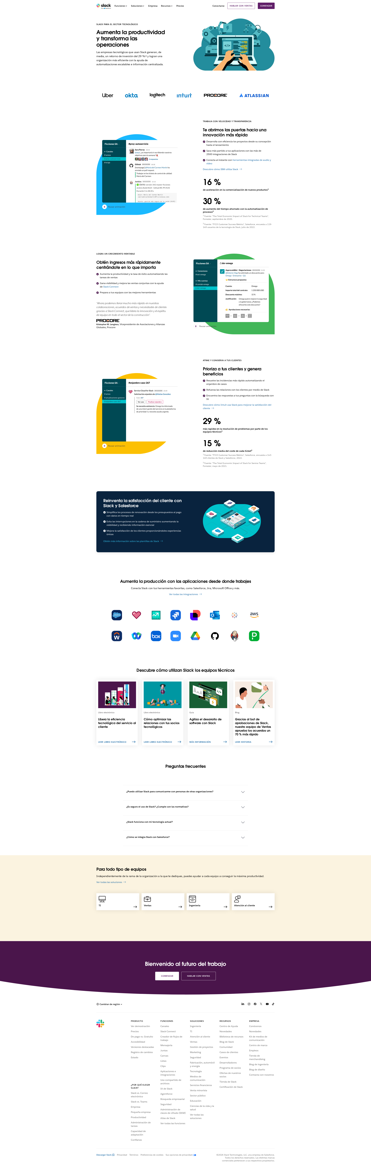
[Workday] (117, 636)
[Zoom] (175, 636)
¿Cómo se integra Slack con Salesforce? (148, 837)
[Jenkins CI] (234, 636)
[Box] (156, 636)
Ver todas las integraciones (183, 594)
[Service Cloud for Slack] (136, 615)
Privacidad (122, 1155)
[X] (261, 1004)
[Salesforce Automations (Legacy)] (117, 615)
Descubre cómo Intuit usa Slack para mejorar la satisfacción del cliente (237, 406)
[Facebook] (255, 1004)
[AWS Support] (254, 615)
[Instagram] (249, 1004)
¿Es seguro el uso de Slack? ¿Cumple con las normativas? (157, 806)
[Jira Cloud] (175, 615)
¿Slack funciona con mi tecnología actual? (149, 821)
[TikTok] (273, 1004)
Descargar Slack (103, 1155)
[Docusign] (195, 615)
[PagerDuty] (254, 636)
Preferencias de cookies (152, 1155)
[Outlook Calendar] (215, 615)
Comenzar (266, 5)
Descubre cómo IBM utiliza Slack (220, 169)
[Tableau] (234, 615)
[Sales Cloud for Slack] (156, 615)
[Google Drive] (195, 636)
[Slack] (103, 5)
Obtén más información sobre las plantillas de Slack (131, 541)
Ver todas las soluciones (109, 882)
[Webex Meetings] (136, 636)
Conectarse (218, 5)
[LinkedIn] (243, 1004)
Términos (133, 1155)
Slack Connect (111, 286)
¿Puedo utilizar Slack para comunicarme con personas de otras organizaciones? (169, 791)
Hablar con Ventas (241, 5)
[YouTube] (267, 1004)
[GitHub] (215, 636)
